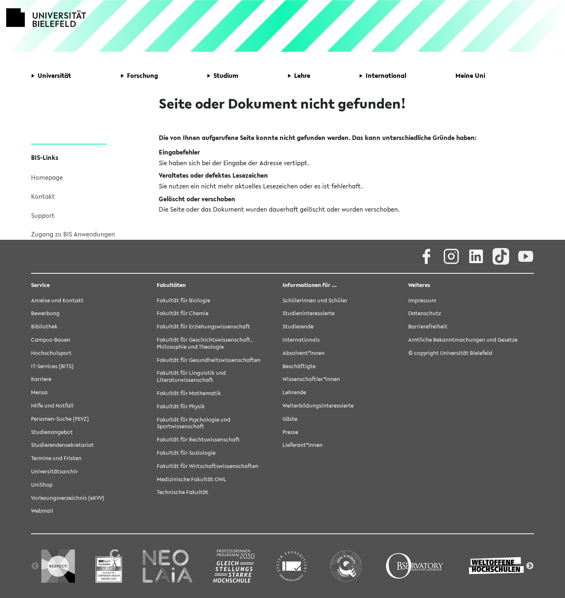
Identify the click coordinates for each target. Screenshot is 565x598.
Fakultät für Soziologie (186, 453)
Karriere (41, 379)
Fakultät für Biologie (183, 300)
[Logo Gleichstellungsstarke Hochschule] (233, 566)
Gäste (289, 419)
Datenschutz (424, 313)
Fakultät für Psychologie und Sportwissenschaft (193, 423)
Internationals (301, 340)
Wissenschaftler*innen (311, 379)
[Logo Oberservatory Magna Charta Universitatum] (414, 566)
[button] (51, 75)
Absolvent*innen (303, 353)
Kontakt (43, 196)
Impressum (422, 300)
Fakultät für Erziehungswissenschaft (203, 326)
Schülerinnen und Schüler (314, 300)
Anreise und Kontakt (57, 300)
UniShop (42, 485)
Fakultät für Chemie (182, 313)
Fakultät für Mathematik (189, 393)
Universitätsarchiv (54, 471)
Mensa (39, 392)
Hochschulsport (51, 353)
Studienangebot (52, 432)
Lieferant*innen (302, 445)
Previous (35, 566)
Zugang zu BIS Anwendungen (73, 234)
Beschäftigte (299, 366)
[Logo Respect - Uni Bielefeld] (58, 566)
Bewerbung (45, 313)
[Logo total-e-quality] (346, 566)
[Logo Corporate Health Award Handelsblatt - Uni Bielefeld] (109, 566)
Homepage (47, 177)
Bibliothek (44, 326)
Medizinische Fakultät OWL (191, 479)
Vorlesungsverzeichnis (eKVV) (67, 498)
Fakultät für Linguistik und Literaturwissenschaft (191, 376)
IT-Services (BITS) (52, 366)
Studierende (298, 326)
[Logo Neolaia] (168, 566)
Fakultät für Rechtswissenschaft (198, 440)
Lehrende (294, 392)
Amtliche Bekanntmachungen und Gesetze (462, 340)
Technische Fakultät (182, 492)
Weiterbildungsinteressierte (318, 406)
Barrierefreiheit (428, 326)
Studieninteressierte (308, 313)
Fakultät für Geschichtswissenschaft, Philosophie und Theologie (205, 343)
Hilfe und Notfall (52, 406)
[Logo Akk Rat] (291, 566)
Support (43, 215)
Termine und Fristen (56, 458)
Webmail (42, 511)
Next (530, 566)
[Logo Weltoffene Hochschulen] (497, 566)
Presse (290, 432)
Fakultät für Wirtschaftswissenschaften (208, 466)
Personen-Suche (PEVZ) (60, 419)
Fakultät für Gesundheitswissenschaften (209, 360)
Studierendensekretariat (62, 445)
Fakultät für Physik (181, 406)
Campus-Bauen (50, 340)
